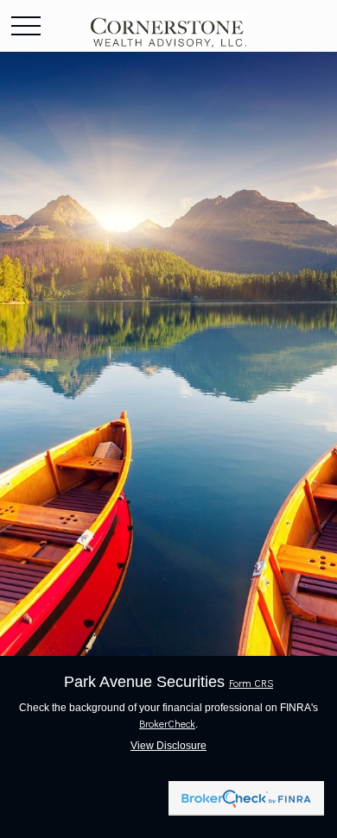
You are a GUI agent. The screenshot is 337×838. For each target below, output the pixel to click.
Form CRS (251, 683)
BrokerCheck (167, 723)
